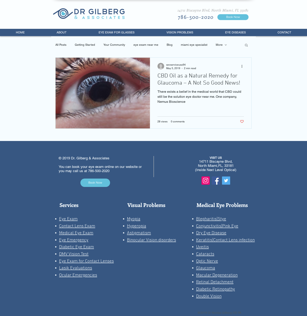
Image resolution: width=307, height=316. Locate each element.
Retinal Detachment (214, 282)
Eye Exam (68, 219)
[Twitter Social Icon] (226, 180)
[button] (246, 45)
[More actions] (243, 66)
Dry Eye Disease (211, 233)
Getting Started (85, 44)
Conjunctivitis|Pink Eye (217, 226)
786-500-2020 (98, 171)
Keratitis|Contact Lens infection (225, 240)
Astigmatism (139, 233)
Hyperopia (136, 226)
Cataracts (205, 254)
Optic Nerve (207, 261)
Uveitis (202, 247)
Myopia (133, 219)
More (219, 44)
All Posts (60, 44)
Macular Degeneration (217, 275)
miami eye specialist (194, 44)
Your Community (114, 44)
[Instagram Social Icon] (206, 180)
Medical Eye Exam (76, 233)
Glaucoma (205, 268)
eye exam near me (145, 44)
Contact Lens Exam (77, 226)
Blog (170, 44)
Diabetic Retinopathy (215, 289)
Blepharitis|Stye (211, 219)
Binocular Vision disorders (151, 240)
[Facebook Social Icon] (216, 180)
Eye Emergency (73, 240)
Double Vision (209, 296)
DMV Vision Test (74, 254)
